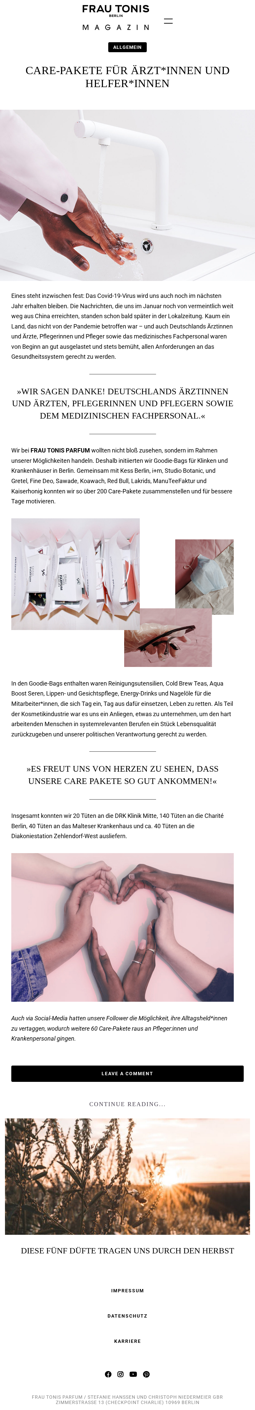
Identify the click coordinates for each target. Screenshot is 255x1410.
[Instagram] (121, 1374)
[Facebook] (108, 1374)
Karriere (127, 1341)
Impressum (127, 1290)
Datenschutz (128, 1316)
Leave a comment (127, 1073)
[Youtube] (133, 1374)
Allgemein (127, 47)
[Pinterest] (146, 1374)
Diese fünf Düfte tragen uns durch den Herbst (127, 1250)
